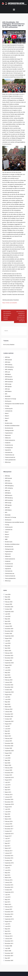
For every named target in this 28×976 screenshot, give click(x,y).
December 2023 (9, 655)
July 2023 (7, 667)
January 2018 (8, 823)
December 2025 (9, 606)
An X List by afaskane (8, 344)
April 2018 (7, 816)
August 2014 (8, 921)
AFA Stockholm (9, 381)
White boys (8, 462)
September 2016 (9, 863)
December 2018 (9, 799)
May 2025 (7, 618)
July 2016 (7, 867)
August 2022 (8, 694)
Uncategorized (9, 447)
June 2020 (8, 758)
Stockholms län (9, 445)
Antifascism (8, 401)
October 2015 (8, 889)
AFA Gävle (7, 362)
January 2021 (8, 740)
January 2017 (8, 853)
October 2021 (8, 719)
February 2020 (8, 767)
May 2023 (7, 672)
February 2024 (8, 653)
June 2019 (8, 784)
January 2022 (8, 711)
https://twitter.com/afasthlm (9, 302)
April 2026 (7, 599)
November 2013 (9, 943)
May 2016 (7, 872)
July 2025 (7, 614)
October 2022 (8, 689)
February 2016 (8, 880)
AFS (6, 394)
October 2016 (8, 860)
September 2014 (9, 919)
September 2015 (9, 892)
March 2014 (8, 933)
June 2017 (8, 841)
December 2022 (9, 684)
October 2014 (8, 916)
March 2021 (8, 736)
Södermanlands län (10, 440)
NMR (6, 420)
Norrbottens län (9, 428)
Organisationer (9, 433)
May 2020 (7, 760)
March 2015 (8, 904)
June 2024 (8, 643)
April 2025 (7, 621)
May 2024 (7, 645)
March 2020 (8, 765)
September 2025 (9, 611)
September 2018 (9, 804)
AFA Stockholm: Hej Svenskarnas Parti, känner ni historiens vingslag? (7, 315)
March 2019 (8, 792)
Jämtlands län (8, 411)
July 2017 (7, 838)
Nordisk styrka (8, 423)
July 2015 (7, 894)
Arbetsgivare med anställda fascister (14, 403)
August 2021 (8, 723)
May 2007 (7, 958)
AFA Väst (7, 389)
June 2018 (8, 811)
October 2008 (8, 945)
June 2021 (8, 728)
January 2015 (8, 909)
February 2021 (8, 738)
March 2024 (8, 650)
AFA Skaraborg (9, 379)
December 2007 (9, 953)
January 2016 (8, 882)
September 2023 (9, 662)
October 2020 (8, 748)
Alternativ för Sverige (10, 398)
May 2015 (7, 899)
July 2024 (7, 640)
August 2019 (8, 780)
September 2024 (9, 636)
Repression (8, 435)
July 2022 (7, 697)
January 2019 (8, 797)
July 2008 (7, 948)
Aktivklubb (7, 396)
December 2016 (9, 855)
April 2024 (7, 648)
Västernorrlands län (10, 457)
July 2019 (7, 782)
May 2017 (7, 843)
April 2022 (7, 704)
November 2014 (9, 914)
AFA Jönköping (9, 369)
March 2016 (8, 877)
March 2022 (8, 706)
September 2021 (9, 721)
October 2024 (8, 633)
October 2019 (8, 775)
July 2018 (7, 809)
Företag (7, 406)
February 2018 (8, 821)
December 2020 (9, 743)
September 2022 (9, 692)
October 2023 (8, 660)
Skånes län (8, 437)
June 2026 (8, 594)
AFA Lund (7, 372)
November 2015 (9, 887)
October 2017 (8, 831)
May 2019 (7, 787)
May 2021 (7, 731)
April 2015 (7, 902)
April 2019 (7, 789)
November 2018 (9, 802)
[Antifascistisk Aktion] (14, 3)
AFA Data (7, 357)
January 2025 (8, 626)
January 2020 (8, 770)
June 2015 (8, 897)
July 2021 (7, 726)
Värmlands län (8, 452)
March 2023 (8, 677)
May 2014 (7, 928)
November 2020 (9, 745)
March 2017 (8, 848)
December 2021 (9, 714)
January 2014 (8, 938)
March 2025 (8, 623)
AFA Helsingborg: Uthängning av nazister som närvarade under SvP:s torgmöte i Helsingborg (20, 316)
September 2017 (9, 833)
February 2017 (8, 850)
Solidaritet (7, 442)
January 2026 (8, 604)
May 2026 (7, 597)
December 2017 (9, 826)
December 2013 (9, 941)
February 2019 (8, 794)
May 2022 (7, 701)
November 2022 (9, 687)
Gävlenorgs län (9, 408)
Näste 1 (7, 413)
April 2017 (7, 845)
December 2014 (9, 911)
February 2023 (8, 680)
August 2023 (8, 665)
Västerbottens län (9, 454)
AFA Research (8, 376)
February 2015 (8, 906)
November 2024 (9, 631)
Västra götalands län (10, 459)
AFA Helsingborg (9, 367)
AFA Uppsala (8, 386)
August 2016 (8, 865)
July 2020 (7, 755)
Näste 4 (7, 415)
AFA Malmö (8, 374)
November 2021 (9, 716)
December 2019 (9, 772)
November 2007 (9, 955)
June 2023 (8, 670)
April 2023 (7, 675)
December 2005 (9, 960)
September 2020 (9, 750)
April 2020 (7, 762)
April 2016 (7, 875)
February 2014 (8, 936)
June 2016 (8, 870)
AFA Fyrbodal (8, 359)
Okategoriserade (9, 430)
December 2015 (9, 885)
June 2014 (8, 926)
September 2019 (9, 777)
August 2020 (8, 753)
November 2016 (9, 858)
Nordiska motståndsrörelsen (12, 425)
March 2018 (8, 819)
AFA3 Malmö (8, 391)
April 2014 (7, 931)
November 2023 (9, 658)
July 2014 (7, 924)
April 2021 (7, 733)
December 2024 (9, 628)
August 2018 (8, 806)
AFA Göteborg (8, 364)
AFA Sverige (8, 384)
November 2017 (9, 828)
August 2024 (8, 638)
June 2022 (8, 699)
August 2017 (8, 836)
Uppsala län (8, 450)
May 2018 (7, 814)
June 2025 (8, 616)
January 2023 (8, 682)
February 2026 (8, 601)
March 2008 (8, 950)
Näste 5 (7, 418)
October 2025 (8, 609)
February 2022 (8, 709)
